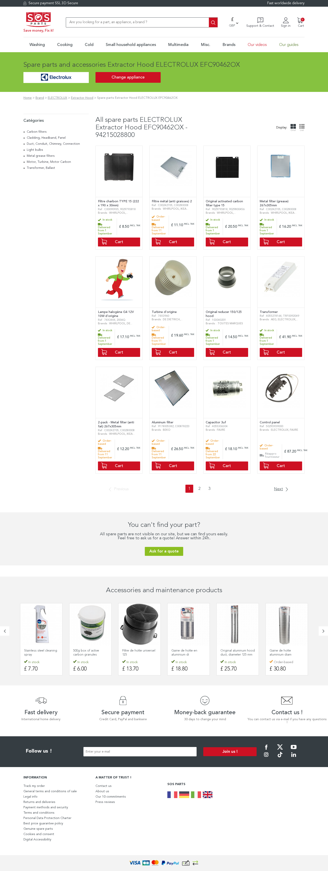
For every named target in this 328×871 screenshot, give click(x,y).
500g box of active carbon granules (86, 652)
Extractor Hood (82, 97)
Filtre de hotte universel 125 (138, 652)
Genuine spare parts (38, 828)
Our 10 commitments (110, 796)
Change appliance (128, 77)
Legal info (30, 796)
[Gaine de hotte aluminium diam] (287, 624)
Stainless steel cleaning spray (40, 652)
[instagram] (266, 757)
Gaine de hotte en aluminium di (184, 652)
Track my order (34, 786)
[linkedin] (294, 757)
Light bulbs (35, 149)
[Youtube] (294, 750)
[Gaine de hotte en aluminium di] (189, 624)
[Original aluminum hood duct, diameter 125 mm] (238, 624)
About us (102, 791)
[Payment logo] (164, 863)
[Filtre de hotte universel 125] (139, 624)
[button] (4, 631)
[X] (280, 750)
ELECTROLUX (57, 97)
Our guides (289, 45)
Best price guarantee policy (43, 823)
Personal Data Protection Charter (47, 818)
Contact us (103, 786)
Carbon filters (37, 131)
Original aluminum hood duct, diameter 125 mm (237, 652)
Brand (39, 97)
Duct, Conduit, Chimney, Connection (53, 143)
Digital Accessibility (37, 839)
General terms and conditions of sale (50, 791)
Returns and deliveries (39, 802)
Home (27, 97)
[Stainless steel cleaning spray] (41, 624)
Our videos (257, 45)
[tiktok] (280, 757)
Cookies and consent (38, 834)
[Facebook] (266, 750)
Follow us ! (39, 751)
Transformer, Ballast (41, 168)
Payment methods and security (45, 807)
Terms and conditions (38, 812)
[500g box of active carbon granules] (90, 624)
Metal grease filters (41, 155)
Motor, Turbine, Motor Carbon (49, 161)
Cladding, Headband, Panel (46, 137)
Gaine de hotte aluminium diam (280, 652)
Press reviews (105, 802)
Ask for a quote (164, 551)
